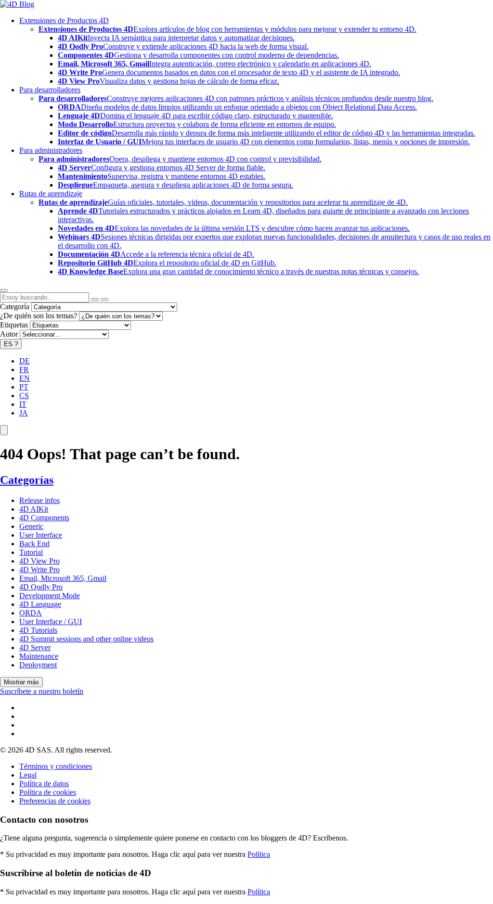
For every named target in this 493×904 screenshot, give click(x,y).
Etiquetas (14, 325)
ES (11, 344)
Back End (34, 544)
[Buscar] (104, 299)
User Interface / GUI (50, 621)
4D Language (40, 604)
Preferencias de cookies (55, 801)
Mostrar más (21, 682)
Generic (31, 526)
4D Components (44, 518)
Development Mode (49, 595)
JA (23, 413)
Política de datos (44, 783)
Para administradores (50, 150)
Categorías (26, 480)
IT (22, 404)
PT (23, 387)
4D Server (35, 647)
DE (24, 361)
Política (258, 854)
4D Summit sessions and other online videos (86, 639)
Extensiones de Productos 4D (64, 20)
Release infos (39, 500)
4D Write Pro (39, 569)
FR (24, 369)
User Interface (40, 535)
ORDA (30, 613)
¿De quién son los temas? (38, 316)
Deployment (38, 665)
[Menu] (4, 430)
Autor (9, 334)
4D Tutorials (38, 630)
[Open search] (4, 290)
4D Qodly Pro (41, 587)
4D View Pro (39, 561)
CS (24, 395)
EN (24, 378)
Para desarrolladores (49, 90)
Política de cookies (47, 792)
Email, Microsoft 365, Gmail (62, 578)
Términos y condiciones (55, 766)
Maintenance (38, 656)
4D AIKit (33, 509)
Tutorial (31, 552)
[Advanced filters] (95, 299)
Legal (28, 775)
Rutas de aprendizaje (50, 193)
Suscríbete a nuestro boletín (41, 691)
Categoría (14, 306)
